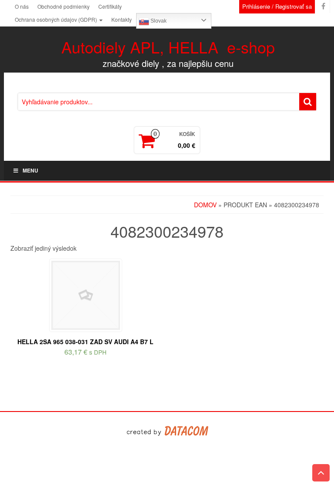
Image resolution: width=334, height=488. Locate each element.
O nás (22, 6)
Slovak (158, 21)
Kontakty (121, 19)
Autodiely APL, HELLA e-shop (168, 47)
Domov (205, 204)
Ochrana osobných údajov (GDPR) (56, 19)
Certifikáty (110, 6)
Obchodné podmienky (63, 6)
